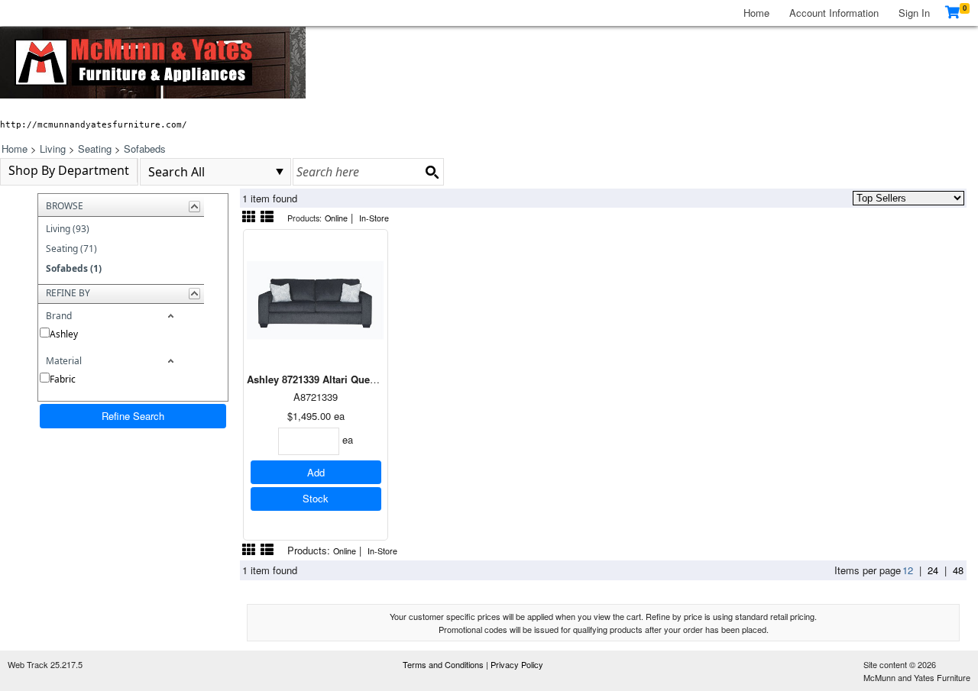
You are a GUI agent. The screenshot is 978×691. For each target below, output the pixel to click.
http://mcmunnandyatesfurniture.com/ (93, 124)
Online (336, 218)
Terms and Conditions (444, 664)
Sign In (914, 12)
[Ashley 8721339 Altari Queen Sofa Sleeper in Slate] (315, 299)
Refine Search (133, 415)
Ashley (64, 334)
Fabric (63, 379)
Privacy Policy (517, 664)
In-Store (374, 218)
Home (756, 12)
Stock (316, 498)
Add (316, 472)
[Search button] (431, 172)
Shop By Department (68, 170)
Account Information (834, 12)
